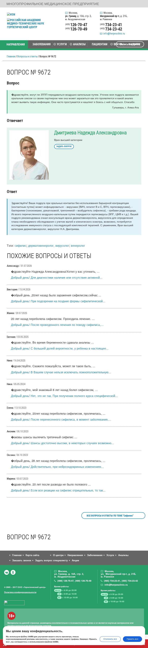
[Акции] (140, 31)
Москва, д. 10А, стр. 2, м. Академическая (78, 16)
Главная (11, 56)
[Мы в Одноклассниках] (13, 572)
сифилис (20, 245)
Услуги (110, 555)
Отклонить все (110, 639)
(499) (65, 580)
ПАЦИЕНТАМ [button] (99, 44)
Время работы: (61, 586)
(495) (112, 580)
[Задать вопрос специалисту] (140, 22)
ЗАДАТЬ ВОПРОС (64, 146)
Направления (75, 555)
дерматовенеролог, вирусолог (48, 245)
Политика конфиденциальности (20, 592)
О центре (58, 555)
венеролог (78, 245)
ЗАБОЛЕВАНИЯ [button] (41, 44)
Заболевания (95, 555)
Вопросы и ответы (27, 56)
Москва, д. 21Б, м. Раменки (113, 16)
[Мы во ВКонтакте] (6, 572)
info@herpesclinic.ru (113, 33)
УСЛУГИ (62, 44)
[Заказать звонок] (140, 14)
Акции (75, 560)
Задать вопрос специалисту (51, 560)
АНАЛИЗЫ (79, 44)
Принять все (132, 639)
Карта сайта (32, 555)
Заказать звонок (21, 560)
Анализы (123, 555)
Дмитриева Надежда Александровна (90, 133)
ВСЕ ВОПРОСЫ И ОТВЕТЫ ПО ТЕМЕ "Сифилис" (110, 515)
